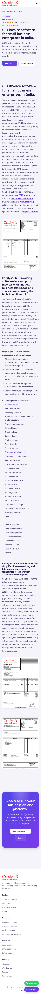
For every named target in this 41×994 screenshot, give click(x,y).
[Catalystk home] (10, 3)
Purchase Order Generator (12, 934)
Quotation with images (14, 452)
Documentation (7, 945)
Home (4, 12)
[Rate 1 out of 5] (3, 22)
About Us (5, 964)
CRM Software (7, 903)
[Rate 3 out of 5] (8, 22)
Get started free (19, 831)
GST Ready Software (9, 907)
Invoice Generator (8, 930)
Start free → (20, 990)
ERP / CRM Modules (9, 949)
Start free (8, 63)
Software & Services (9, 899)
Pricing (4, 911)
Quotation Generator (9, 922)
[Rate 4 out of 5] (10, 22)
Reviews (5, 972)
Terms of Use (7, 976)
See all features (27, 63)
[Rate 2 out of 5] (5, 22)
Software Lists (7, 953)
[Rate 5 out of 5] (12, 22)
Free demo (33, 989)
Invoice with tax (11, 404)
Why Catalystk (7, 968)
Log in (20, 838)
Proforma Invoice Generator (12, 926)
